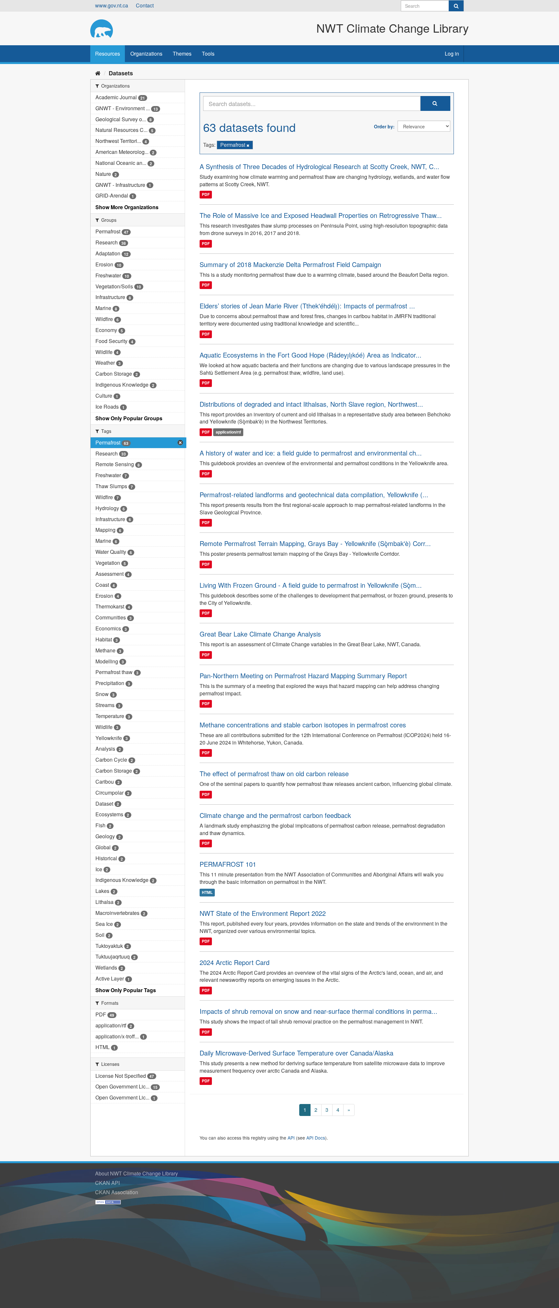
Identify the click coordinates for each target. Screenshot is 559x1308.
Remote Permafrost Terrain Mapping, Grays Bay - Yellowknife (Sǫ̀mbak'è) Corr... (315, 543)
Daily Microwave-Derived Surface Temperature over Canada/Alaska (296, 1052)
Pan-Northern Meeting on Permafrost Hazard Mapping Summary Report (303, 675)
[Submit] (456, 5)
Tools (208, 53)
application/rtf (228, 432)
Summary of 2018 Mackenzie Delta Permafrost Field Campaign (290, 264)
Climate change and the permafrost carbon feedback (275, 815)
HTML (207, 892)
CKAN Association (116, 1192)
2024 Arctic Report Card (234, 962)
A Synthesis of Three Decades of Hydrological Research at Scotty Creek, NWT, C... (319, 166)
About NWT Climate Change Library (136, 1173)
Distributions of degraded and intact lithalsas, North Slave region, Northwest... (311, 404)
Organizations (146, 53)
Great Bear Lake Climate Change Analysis (260, 633)
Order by (383, 126)
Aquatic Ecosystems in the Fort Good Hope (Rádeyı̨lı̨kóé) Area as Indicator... (311, 354)
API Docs (315, 1137)
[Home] (98, 73)
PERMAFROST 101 (228, 864)
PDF (206, 194)
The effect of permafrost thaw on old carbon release (274, 773)
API (291, 1137)
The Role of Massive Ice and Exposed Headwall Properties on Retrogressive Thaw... (321, 215)
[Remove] (248, 145)
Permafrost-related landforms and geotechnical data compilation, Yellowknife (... (314, 494)
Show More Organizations (127, 207)
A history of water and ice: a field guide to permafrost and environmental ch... (311, 452)
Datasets (121, 73)
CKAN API (107, 1182)
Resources (107, 53)
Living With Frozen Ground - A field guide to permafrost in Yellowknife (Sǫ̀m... (311, 585)
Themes (182, 53)
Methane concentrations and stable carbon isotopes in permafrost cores (303, 724)
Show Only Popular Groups (128, 418)
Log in (452, 53)
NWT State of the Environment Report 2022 (263, 913)
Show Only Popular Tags (125, 990)
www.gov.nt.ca (111, 5)
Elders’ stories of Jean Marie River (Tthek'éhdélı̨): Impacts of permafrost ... (307, 305)
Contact (145, 5)
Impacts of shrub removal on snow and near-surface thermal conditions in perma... (318, 1011)
